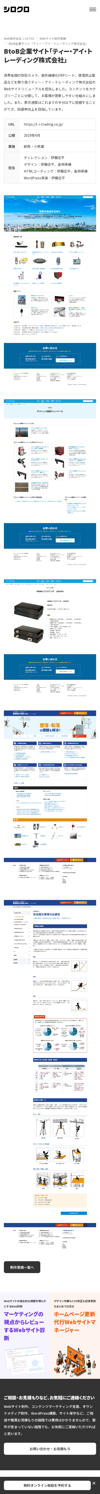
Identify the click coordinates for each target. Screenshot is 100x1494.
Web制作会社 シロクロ (19, 38)
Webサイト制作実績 (53, 38)
